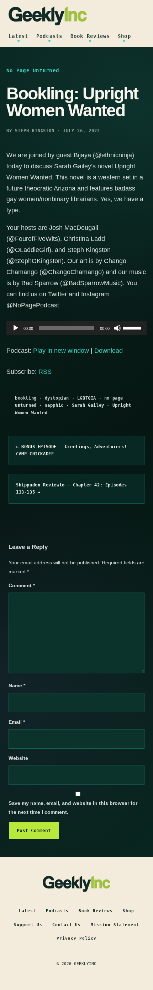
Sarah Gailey (88, 405)
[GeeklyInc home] (48, 15)
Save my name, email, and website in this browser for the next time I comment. (73, 807)
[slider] (133, 327)
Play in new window (61, 350)
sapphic (54, 405)
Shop (124, 36)
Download (108, 350)
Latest (18, 36)
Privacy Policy (76, 938)
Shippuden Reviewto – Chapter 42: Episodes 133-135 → (71, 488)
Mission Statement (115, 924)
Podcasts (49, 36)
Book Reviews (90, 36)
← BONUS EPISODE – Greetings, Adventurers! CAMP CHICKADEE (71, 450)
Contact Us (66, 924)
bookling (26, 398)
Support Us (28, 924)
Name (17, 685)
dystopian (57, 398)
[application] (76, 328)
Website (18, 758)
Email (17, 722)
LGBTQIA (86, 398)
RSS (45, 371)
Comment (22, 585)
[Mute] (117, 328)
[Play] (15, 328)
